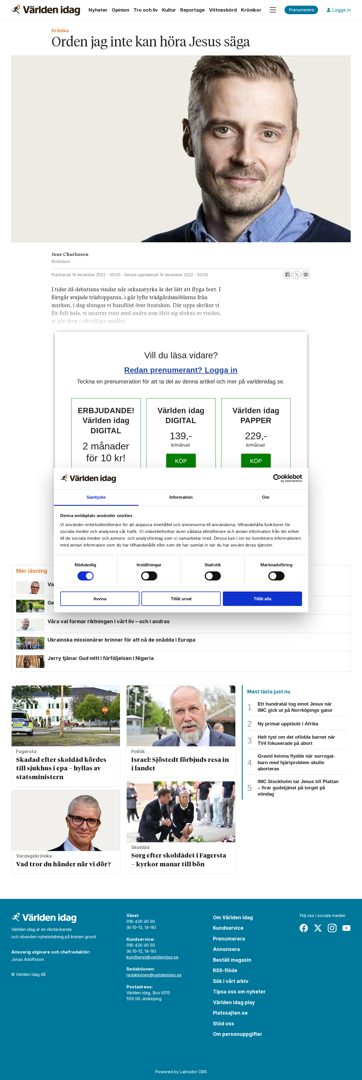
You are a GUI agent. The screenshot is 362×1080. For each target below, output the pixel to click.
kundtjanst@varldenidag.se (152, 957)
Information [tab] (181, 497)
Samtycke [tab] (96, 497)
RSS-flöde (225, 970)
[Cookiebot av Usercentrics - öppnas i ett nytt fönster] (277, 478)
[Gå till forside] (45, 10)
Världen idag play (234, 1002)
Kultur (169, 10)
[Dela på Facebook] (287, 275)
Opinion (120, 10)
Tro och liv (145, 10)
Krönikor (251, 10)
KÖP (181, 461)
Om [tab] (265, 497)
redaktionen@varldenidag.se (154, 975)
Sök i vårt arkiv (230, 981)
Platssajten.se (230, 1013)
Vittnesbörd (223, 10)
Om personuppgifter (237, 1034)
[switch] (149, 575)
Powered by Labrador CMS (181, 1071)
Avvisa (99, 598)
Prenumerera (229, 939)
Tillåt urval (181, 598)
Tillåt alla (262, 598)
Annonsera (226, 949)
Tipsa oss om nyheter (239, 992)
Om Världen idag (233, 917)
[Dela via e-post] (305, 275)
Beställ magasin (232, 960)
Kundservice (228, 928)
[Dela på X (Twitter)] (296, 275)
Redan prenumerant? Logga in (181, 370)
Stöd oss (223, 1024)
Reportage (192, 10)
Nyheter (98, 10)
